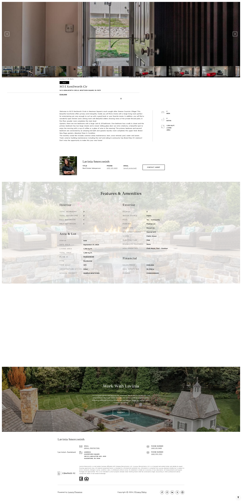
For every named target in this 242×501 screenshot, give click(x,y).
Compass (135, 466)
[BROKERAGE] (182, 492)
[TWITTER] (177, 492)
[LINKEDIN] (172, 492)
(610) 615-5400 (112, 168)
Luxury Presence (75, 492)
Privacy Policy (141, 492)
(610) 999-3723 (156, 454)
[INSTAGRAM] (167, 492)
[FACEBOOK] (162, 492)
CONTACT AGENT (153, 167)
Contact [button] (121, 412)
